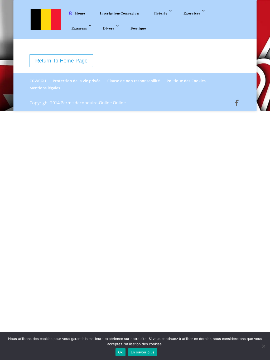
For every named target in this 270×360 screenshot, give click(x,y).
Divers (108, 28)
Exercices (192, 13)
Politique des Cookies (186, 80)
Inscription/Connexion (119, 13)
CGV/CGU (38, 80)
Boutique (138, 28)
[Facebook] (237, 103)
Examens (79, 28)
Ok (120, 352)
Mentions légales (45, 87)
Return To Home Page (61, 61)
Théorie (160, 13)
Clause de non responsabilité (133, 80)
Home (80, 13)
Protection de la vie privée (76, 80)
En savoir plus (143, 352)
